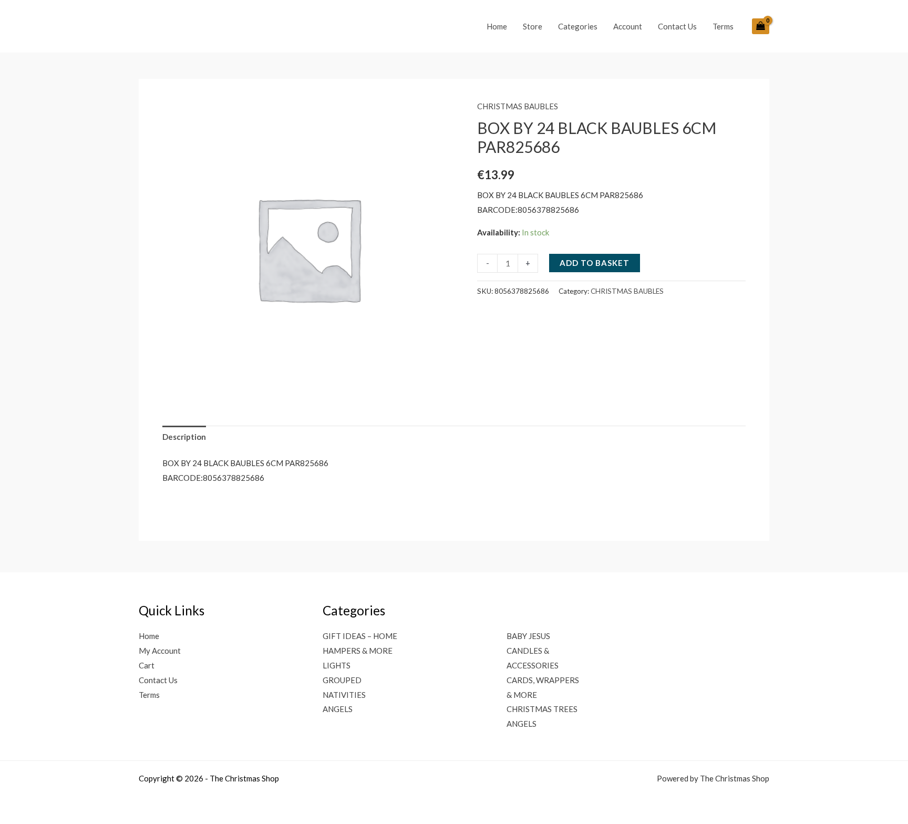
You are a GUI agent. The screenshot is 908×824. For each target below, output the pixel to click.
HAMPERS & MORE (358, 650)
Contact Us (677, 26)
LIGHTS (336, 665)
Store (532, 26)
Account (627, 26)
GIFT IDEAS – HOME (360, 636)
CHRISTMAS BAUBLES (517, 106)
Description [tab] (184, 436)
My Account (160, 650)
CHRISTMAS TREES (542, 709)
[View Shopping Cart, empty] (760, 26)
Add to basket (595, 262)
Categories (577, 26)
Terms (723, 26)
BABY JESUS (528, 636)
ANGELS (338, 709)
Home (497, 26)
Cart (146, 665)
